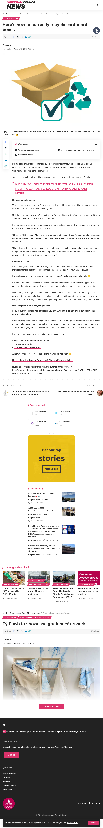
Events (45, 500)
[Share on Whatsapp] (21, 37)
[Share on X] (17, 37)
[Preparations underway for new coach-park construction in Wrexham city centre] (68, 549)
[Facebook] (39, 413)
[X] (63, 413)
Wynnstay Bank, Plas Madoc (27, 347)
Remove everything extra (28, 150)
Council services (11, 18)
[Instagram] (39, 423)
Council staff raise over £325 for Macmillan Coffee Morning (13, 591)
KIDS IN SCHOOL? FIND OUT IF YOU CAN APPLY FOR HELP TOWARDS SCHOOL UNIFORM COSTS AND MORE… (54, 189)
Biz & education (34, 514)
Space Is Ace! (82, 270)
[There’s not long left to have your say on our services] (89, 578)
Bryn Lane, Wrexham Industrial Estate (31, 340)
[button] (93, 823)
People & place (34, 500)
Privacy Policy (72, 823)
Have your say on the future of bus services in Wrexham (38, 591)
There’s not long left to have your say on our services (88, 591)
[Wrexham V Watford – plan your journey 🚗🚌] (68, 497)
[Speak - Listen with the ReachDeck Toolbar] (96, 30)
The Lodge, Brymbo (23, 344)
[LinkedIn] (63, 423)
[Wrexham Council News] (21, 5)
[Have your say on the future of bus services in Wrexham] (39, 578)
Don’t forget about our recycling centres (78, 150)
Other (45, 514)
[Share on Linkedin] (25, 37)
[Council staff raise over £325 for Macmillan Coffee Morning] (14, 578)
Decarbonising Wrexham (39, 584)
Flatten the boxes (25, 155)
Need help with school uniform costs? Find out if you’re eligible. (42, 360)
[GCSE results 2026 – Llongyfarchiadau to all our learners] (68, 511)
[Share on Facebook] (13, 37)
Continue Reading (51, 707)
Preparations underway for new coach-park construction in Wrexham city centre (44, 548)
